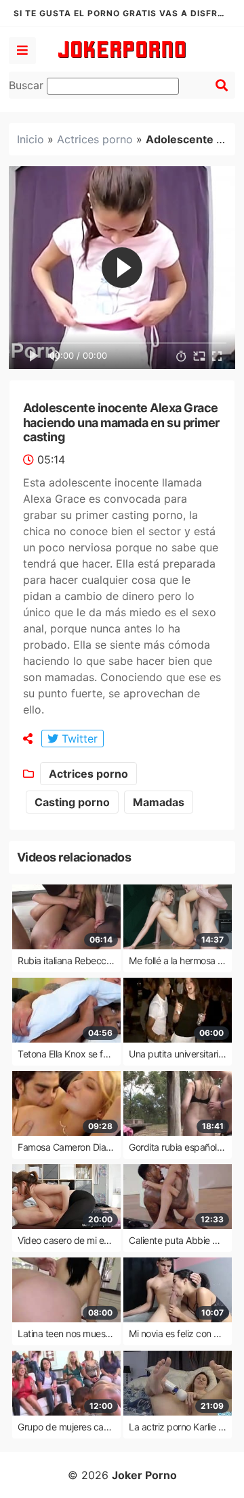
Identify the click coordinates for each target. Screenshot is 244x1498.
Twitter (78, 738)
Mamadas (158, 802)
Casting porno (72, 802)
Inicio (30, 139)
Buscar (28, 85)
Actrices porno (95, 139)
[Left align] (22, 50)
